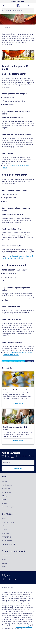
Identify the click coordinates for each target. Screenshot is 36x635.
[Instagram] (4, 579)
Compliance (5, 533)
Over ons (4, 481)
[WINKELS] (28, 5)
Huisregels (5, 526)
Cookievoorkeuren (7, 540)
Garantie (4, 529)
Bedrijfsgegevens (7, 485)
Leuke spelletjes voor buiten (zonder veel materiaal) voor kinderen (18, 257)
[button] (3, 6)
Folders (4, 567)
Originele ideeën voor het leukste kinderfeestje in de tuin (17, 353)
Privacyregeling (6, 537)
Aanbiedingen (6, 556)
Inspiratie (4, 563)
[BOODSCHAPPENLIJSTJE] (32, 5)
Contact (4, 518)
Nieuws (4, 499)
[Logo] (18, 5)
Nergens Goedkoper (8, 507)
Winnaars (4, 559)
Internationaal (6, 489)
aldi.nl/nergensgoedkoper (24, 627)
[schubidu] (9, 579)
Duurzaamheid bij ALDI (8, 544)
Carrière (4, 503)
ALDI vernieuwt (6, 492)
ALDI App (4, 496)
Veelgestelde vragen (8, 522)
